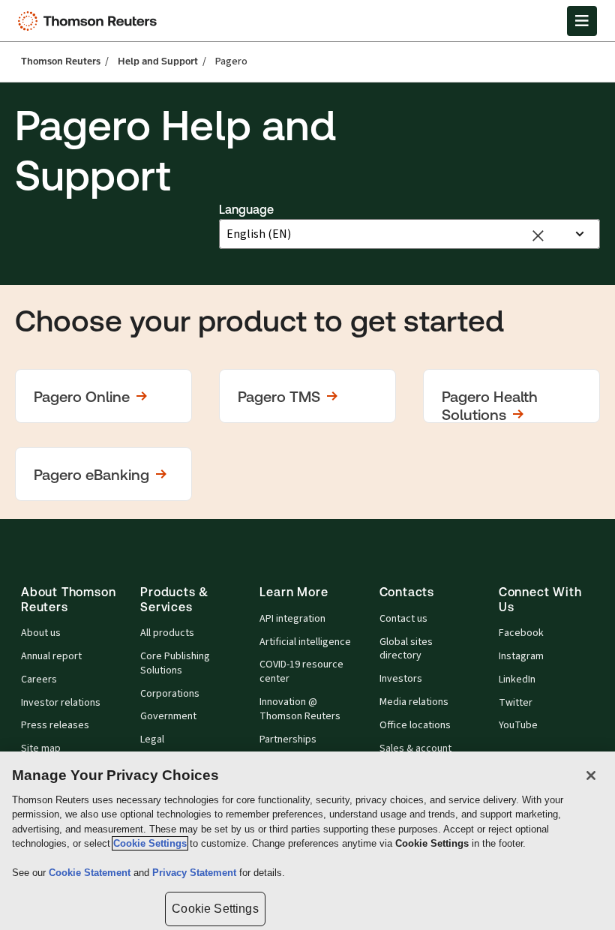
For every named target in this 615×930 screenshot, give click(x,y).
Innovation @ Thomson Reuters (300, 709)
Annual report (51, 656)
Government (168, 716)
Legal (152, 739)
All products (167, 633)
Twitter (515, 703)
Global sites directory (406, 649)
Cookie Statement (91, 872)
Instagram (521, 656)
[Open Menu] (582, 21)
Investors (401, 679)
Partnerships (288, 739)
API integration (293, 619)
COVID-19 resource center (302, 672)
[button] (103, 396)
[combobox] (395, 234)
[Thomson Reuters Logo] (91, 21)
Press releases (55, 725)
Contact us (404, 619)
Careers (39, 679)
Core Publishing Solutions (175, 663)
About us (41, 633)
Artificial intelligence (305, 642)
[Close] (591, 775)
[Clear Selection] (538, 234)
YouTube (518, 725)
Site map (41, 748)
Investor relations (60, 703)
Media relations (414, 702)
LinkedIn (517, 679)
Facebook (521, 633)
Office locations (415, 725)
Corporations (170, 693)
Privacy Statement (195, 872)
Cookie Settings (150, 843)
